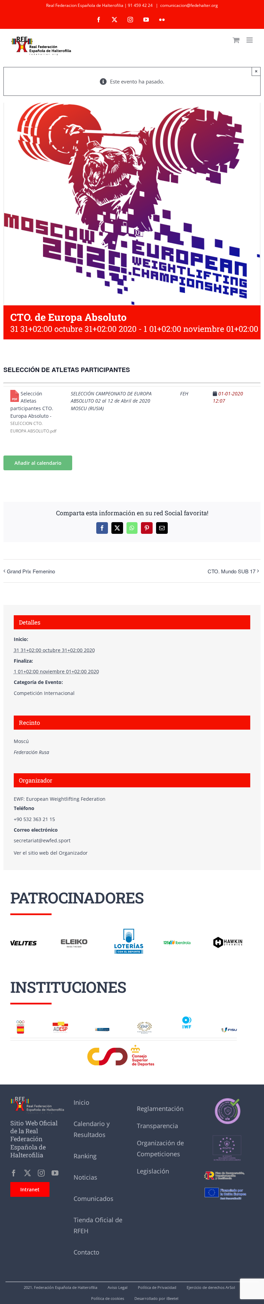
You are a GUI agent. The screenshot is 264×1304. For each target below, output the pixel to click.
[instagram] (41, 1173)
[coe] (20, 1022)
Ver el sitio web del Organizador (51, 853)
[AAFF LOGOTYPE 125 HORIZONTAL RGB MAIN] (177, 940)
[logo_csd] (123, 1046)
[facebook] (13, 1173)
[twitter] (27, 1173)
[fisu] (229, 1029)
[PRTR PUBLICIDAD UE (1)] (227, 1171)
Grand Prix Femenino (31, 571)
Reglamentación (160, 1108)
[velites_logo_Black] (23, 942)
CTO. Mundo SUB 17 (231, 571)
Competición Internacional (44, 693)
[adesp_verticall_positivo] (60, 1024)
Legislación (153, 1171)
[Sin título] (227, 1127)
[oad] (102, 1027)
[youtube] (55, 1173)
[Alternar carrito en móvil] (236, 40)
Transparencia (157, 1126)
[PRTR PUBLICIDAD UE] (227, 1185)
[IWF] (187, 1017)
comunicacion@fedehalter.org (189, 5)
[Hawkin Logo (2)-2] (227, 939)
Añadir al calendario (38, 463)
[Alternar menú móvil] (250, 40)
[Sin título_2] (227, 1099)
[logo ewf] (144, 1024)
